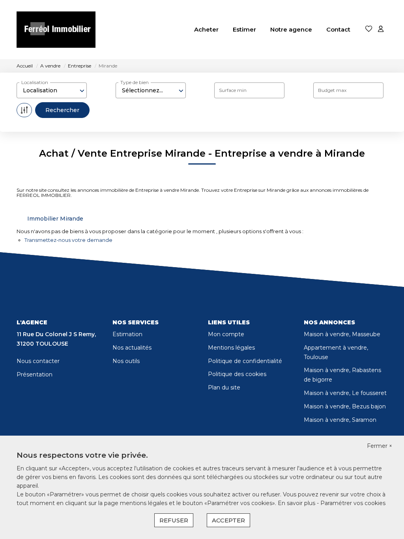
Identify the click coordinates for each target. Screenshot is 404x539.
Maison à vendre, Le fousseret (345, 393)
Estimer (244, 29)
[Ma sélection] (368, 29)
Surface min (233, 90)
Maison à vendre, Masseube (342, 334)
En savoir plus (297, 503)
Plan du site (224, 387)
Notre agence (291, 29)
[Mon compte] (380, 29)
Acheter (206, 29)
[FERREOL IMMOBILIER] (56, 29)
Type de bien (134, 82)
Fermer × (379, 445)
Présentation (34, 374)
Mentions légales (231, 347)
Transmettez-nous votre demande (68, 240)
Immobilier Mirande (55, 218)
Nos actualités (132, 347)
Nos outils (126, 361)
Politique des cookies (237, 374)
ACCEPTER (228, 520)
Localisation (34, 82)
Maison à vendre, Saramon (340, 419)
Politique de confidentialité (245, 361)
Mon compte (226, 334)
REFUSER (173, 520)
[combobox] (51, 90)
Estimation (127, 334)
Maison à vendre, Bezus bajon (345, 406)
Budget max (332, 90)
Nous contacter (38, 361)
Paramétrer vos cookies (352, 503)
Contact (338, 29)
